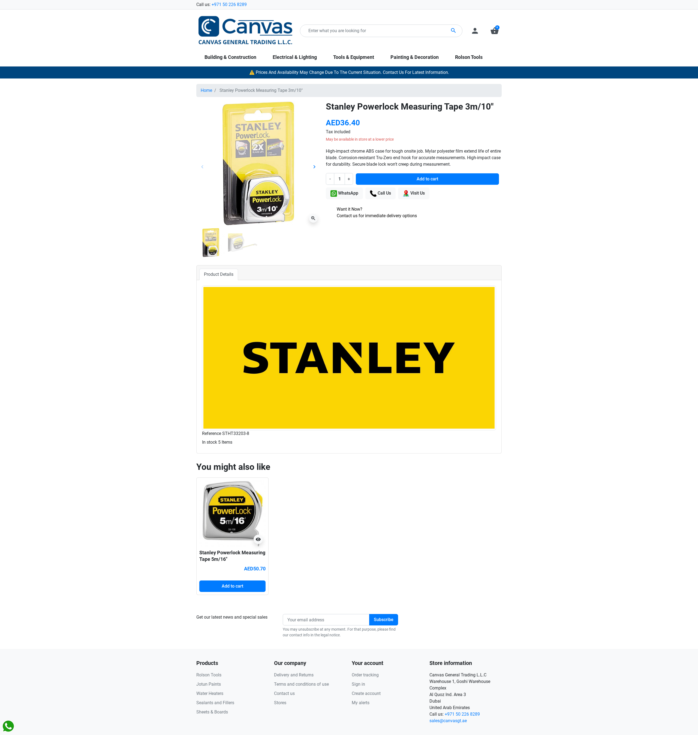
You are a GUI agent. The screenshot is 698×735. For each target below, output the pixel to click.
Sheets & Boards (212, 712)
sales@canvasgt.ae (448, 720)
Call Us (384, 193)
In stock (209, 442)
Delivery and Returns (294, 674)
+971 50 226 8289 (229, 4)
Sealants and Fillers (215, 702)
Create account (366, 693)
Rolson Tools (208, 674)
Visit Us (417, 193)
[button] (495, 31)
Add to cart (427, 179)
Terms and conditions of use (301, 684)
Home (206, 90)
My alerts (360, 702)
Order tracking (365, 674)
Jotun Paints (208, 684)
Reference (211, 433)
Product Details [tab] (218, 274)
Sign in (358, 684)
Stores (280, 702)
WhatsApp (347, 193)
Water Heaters (209, 693)
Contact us (284, 693)
